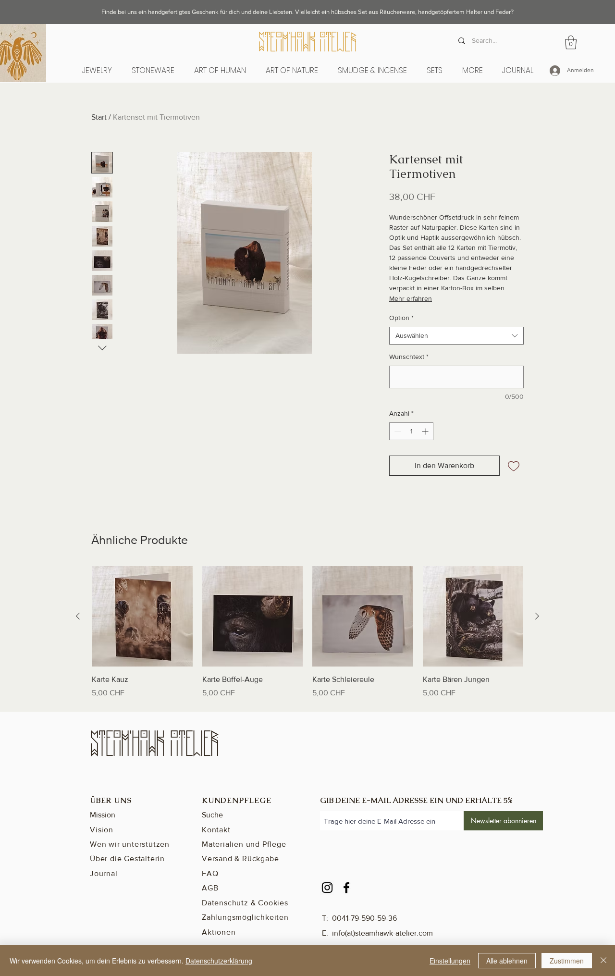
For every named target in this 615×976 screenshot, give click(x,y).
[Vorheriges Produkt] (78, 616)
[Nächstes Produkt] (537, 616)
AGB (210, 888)
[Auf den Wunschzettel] (514, 466)
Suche (212, 815)
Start (99, 117)
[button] (220, 71)
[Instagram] (327, 887)
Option (401, 317)
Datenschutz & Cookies (245, 903)
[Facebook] (346, 887)
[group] (307, 632)
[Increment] (426, 431)
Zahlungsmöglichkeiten (245, 917)
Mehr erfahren (410, 298)
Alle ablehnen (507, 960)
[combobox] (456, 336)
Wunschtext (409, 356)
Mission (102, 815)
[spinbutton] (411, 431)
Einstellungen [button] (450, 960)
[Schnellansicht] (142, 616)
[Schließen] (603, 960)
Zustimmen (567, 960)
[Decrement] (397, 431)
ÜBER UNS (110, 800)
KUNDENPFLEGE (236, 800)
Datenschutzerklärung (218, 960)
